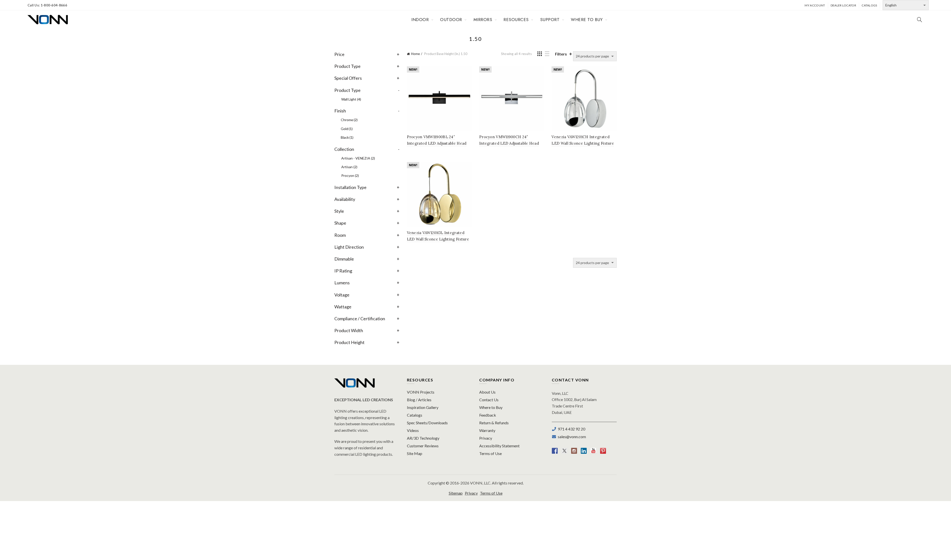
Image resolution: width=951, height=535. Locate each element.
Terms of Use (490, 453)
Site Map (414, 453)
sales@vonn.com (571, 436)
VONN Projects (420, 392)
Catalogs (869, 5)
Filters (561, 54)
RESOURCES (516, 20)
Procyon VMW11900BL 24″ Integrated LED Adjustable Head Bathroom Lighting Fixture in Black (439, 143)
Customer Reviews (423, 445)
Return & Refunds (494, 422)
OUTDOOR (451, 20)
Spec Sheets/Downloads (427, 422)
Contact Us (489, 399)
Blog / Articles (419, 399)
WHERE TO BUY (587, 20)
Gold (347, 129)
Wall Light (351, 99)
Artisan (349, 167)
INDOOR (420, 20)
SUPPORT (550, 20)
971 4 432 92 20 (570, 429)
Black (347, 137)
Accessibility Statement (499, 445)
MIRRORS (483, 20)
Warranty (487, 430)
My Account (815, 5)
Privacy (485, 438)
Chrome (349, 120)
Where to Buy (490, 407)
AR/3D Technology (423, 438)
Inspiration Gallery (422, 407)
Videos (413, 430)
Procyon (350, 175)
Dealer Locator (843, 5)
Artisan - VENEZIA (358, 158)
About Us (487, 392)
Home (415, 54)
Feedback (487, 415)
